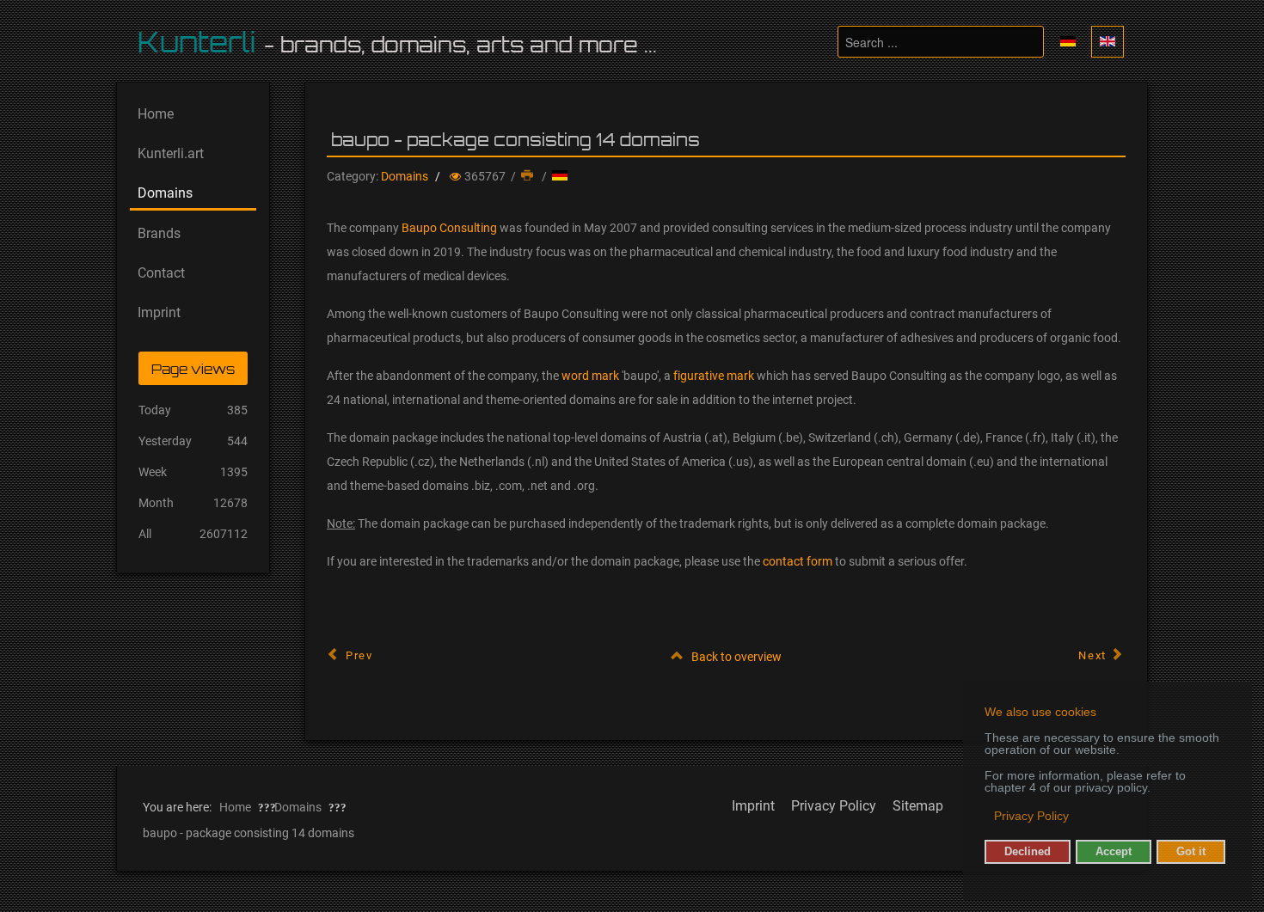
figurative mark (713, 376)
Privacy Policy (833, 806)
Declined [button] (1027, 852)
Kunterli (197, 42)
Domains (404, 176)
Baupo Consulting (449, 228)
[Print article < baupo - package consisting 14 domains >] (529, 176)
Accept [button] (1113, 852)
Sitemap (918, 806)
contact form (797, 561)
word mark (590, 376)
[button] (986, 817)
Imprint (753, 806)
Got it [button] (1191, 852)
